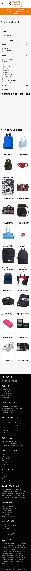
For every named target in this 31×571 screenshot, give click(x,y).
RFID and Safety (7, 529)
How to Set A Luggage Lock (11, 533)
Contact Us (5, 397)
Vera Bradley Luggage (10, 80)
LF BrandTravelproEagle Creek (6, 475)
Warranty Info (7, 412)
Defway (6, 69)
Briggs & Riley (6, 481)
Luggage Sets (6, 456)
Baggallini (7, 61)
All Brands (5, 464)
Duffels (6, 48)
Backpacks (5, 462)
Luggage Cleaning (8, 512)
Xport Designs (10, 19)
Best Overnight (7, 527)
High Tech (5, 460)
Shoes (6, 52)
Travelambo (7, 76)
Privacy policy (6, 393)
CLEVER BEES (7, 67)
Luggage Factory (10, 569)
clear (27, 44)
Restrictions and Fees (9, 508)
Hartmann (5, 479)
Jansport (6, 70)
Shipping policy (7, 391)
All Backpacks (8, 50)
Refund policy (6, 389)
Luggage (5, 454)
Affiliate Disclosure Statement (12, 408)
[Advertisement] (15, 112)
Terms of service (7, 395)
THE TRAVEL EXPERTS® (10, 406)
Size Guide (5, 514)
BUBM (5, 65)
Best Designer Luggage (9, 525)
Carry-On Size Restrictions (10, 535)
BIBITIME (6, 63)
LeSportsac (7, 72)
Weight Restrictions (8, 516)
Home (3, 19)
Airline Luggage (7, 510)
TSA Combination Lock (9, 531)
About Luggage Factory (9, 410)
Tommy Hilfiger (8, 74)
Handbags (5, 458)
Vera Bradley (7, 78)
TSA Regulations (7, 506)
